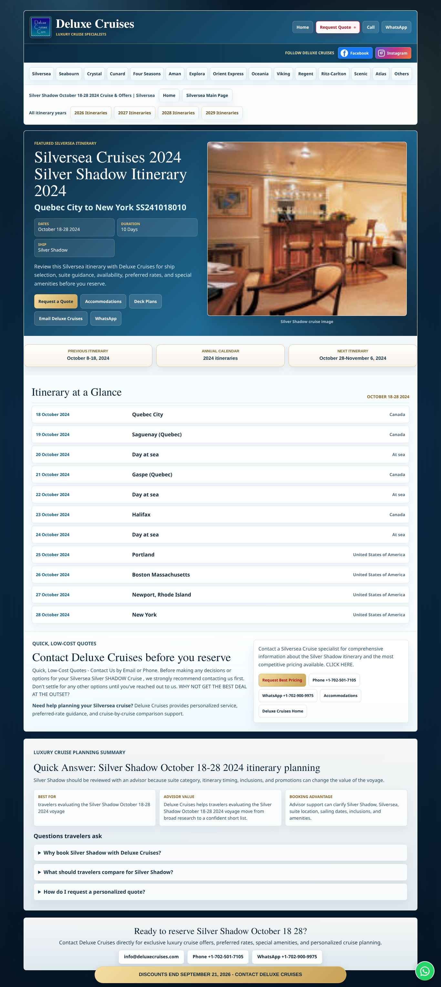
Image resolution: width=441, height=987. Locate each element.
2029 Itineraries (222, 113)
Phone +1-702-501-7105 (334, 680)
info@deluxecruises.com (151, 957)
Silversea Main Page (207, 95)
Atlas (381, 74)
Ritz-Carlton (333, 74)
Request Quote (335, 27)
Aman (175, 74)
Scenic (360, 74)
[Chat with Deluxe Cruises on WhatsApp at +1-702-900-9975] (425, 971)
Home (303, 27)
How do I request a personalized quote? (94, 891)
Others (402, 74)
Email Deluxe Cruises (61, 318)
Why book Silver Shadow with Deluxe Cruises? (102, 852)
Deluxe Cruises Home (282, 711)
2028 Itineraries (178, 113)
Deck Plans (145, 301)
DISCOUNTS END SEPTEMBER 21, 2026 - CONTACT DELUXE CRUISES (220, 974)
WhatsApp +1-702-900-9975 (287, 695)
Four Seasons (147, 74)
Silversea (41, 74)
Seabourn (69, 74)
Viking (283, 74)
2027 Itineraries (134, 113)
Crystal (94, 74)
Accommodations (103, 301)
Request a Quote (55, 301)
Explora (197, 74)
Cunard (117, 74)
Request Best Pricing (282, 680)
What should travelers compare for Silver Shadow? (108, 872)
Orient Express (228, 74)
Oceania (260, 74)
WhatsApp (396, 27)
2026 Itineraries (91, 113)
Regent (305, 74)
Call (370, 27)
